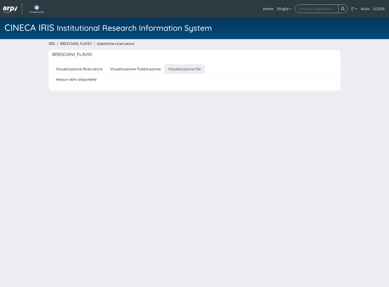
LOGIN (378, 8)
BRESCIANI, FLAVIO (76, 43)
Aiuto (365, 8)
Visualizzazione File (184, 69)
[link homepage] (12, 8)
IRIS (52, 43)
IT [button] (352, 8)
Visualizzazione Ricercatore (79, 69)
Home (268, 8)
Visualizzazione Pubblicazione (135, 69)
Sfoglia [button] (283, 8)
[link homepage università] (36, 8)
